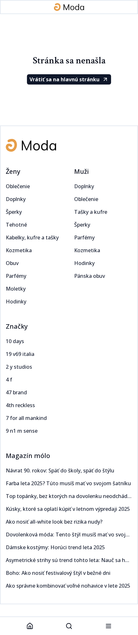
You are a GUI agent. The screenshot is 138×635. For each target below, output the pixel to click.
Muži (81, 171)
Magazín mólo (28, 455)
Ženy (13, 171)
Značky (17, 326)
